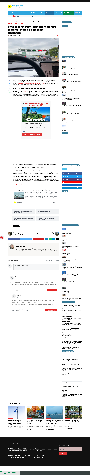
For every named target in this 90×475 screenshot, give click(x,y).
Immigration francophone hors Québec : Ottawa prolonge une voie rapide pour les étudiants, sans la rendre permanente (71, 98)
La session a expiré (4, 470)
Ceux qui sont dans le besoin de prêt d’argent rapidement (70, 355)
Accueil (9, 21)
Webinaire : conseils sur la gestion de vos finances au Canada (70, 75)
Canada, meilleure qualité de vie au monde (70, 68)
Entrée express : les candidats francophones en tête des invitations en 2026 (54, 422)
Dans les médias (36, 443)
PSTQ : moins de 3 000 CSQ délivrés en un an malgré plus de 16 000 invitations (71, 128)
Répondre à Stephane (51, 310)
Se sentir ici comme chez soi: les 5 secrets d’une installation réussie (72, 290)
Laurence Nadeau (13, 35)
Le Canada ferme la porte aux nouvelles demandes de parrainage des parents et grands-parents (72, 90)
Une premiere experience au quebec (70, 382)
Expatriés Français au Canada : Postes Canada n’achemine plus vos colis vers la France (71, 82)
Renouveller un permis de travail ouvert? (71, 364)
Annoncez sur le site (37, 450)
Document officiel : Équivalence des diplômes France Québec (71, 114)
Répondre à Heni (52, 290)
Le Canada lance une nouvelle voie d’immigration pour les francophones (72, 231)
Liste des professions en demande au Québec (17, 448)
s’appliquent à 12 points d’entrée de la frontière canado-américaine (31, 83)
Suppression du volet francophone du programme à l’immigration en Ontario (70, 275)
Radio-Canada (19, 184)
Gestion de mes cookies (38, 457)
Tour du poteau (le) (18, 23)
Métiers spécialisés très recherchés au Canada (17, 446)
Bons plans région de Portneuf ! (69, 373)
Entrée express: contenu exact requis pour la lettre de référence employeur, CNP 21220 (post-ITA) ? (72, 378)
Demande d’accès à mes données (40, 459)
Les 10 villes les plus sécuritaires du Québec (71, 63)
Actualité (13, 21)
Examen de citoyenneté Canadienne (15, 459)
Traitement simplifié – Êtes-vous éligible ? (16, 457)
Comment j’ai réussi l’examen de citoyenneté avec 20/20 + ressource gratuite (72, 369)
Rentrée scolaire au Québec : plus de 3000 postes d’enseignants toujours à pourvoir (71, 245)
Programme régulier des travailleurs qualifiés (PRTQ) (18, 450)
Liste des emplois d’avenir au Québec (15, 452)
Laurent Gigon (31, 429)
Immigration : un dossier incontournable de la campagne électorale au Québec (14, 422)
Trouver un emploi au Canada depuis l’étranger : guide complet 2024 (72, 260)
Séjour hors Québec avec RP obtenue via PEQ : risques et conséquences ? (72, 395)
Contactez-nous (36, 452)
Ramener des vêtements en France (70, 386)
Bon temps (64, 390)
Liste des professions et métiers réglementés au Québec (19, 455)
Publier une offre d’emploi (13, 443)
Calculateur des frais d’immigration (15, 462)
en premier (56, 260)
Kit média (35, 448)
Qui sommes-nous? (37, 446)
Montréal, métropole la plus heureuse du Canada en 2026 (73, 421)
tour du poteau (25, 91)
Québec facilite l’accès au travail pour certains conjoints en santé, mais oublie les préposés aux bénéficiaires (72, 267)
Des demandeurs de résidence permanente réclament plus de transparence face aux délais (71, 121)
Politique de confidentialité (38, 455)
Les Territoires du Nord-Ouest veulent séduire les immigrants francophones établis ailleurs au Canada (71, 107)
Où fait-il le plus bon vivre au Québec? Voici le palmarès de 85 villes (35, 422)
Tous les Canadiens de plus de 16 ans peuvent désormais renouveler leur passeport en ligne (71, 297)
